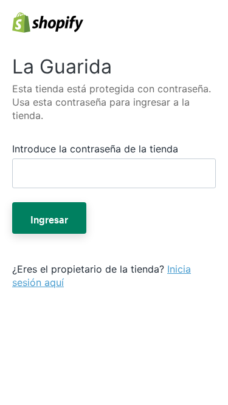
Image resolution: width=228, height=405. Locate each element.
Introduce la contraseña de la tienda (95, 149)
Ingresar (49, 218)
